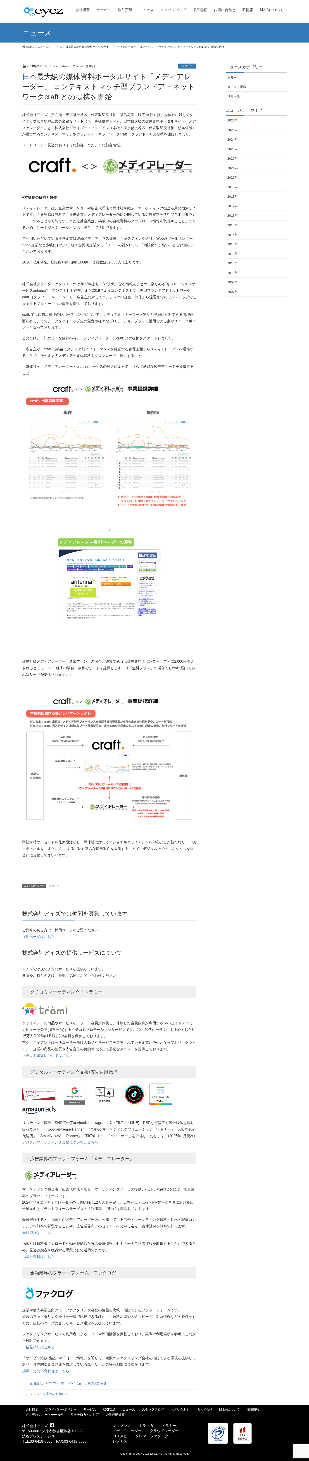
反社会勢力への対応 (84, 1414)
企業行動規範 (115, 1414)
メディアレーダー (127, 1431)
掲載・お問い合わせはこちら (45, 1371)
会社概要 (32, 1409)
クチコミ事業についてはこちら (47, 1056)
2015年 (232, 225)
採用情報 (253, 1409)
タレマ (140, 1436)
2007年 (232, 292)
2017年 (232, 206)
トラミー (169, 1426)
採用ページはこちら (38, 937)
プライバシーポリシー (61, 1409)
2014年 (232, 235)
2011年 (232, 263)
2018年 (232, 196)
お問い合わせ (180, 1409)
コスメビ (120, 1436)
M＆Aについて (229, 1409)
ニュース (128, 1409)
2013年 (232, 244)
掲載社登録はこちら (38, 1257)
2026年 (232, 120)
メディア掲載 (236, 87)
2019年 (232, 187)
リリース (187, 66)
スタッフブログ (153, 1409)
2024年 (232, 139)
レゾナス (120, 1441)
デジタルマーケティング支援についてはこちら (60, 1142)
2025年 (232, 130)
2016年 (232, 215)
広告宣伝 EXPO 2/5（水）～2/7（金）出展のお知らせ (68, 1383)
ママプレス (122, 1426)
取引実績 (109, 1409)
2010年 (232, 273)
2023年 (232, 149)
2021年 (232, 168)
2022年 (232, 158)
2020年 (232, 177)
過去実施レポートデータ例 (45, 1414)
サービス (89, 1409)
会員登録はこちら (36, 1233)
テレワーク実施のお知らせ (49, 1394)
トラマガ (146, 1426)
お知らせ (233, 77)
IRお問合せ (204, 1409)
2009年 (232, 282)
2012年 (232, 254)
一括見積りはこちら (38, 1347)
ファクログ (159, 1436)
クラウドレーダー (164, 1431)
